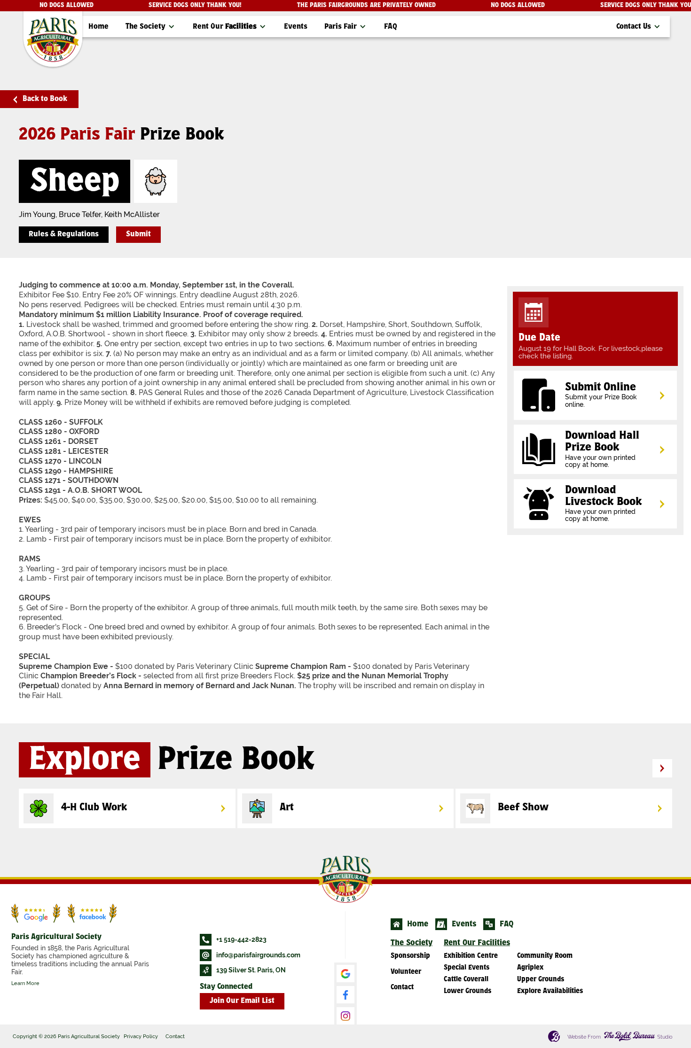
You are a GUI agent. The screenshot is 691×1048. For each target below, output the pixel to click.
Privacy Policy (141, 1036)
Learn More (25, 983)
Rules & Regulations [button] (64, 234)
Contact (175, 1036)
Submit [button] (138, 234)
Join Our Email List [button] (242, 1001)
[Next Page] (662, 768)
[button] (150, 26)
